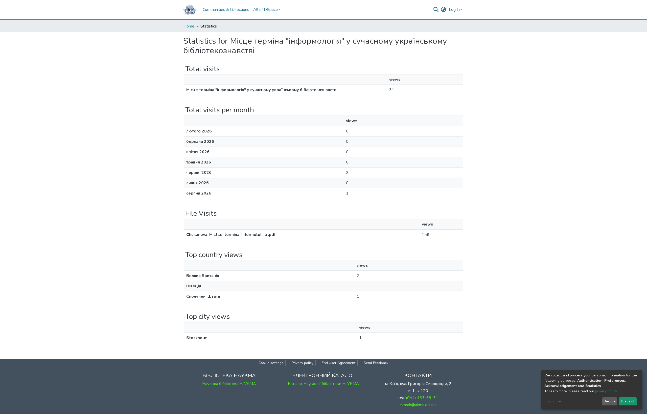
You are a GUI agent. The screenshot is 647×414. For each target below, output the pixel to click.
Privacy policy (302, 363)
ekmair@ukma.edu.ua (418, 405)
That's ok (627, 401)
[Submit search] (436, 9)
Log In (454, 9)
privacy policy (606, 391)
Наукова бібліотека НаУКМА (229, 384)
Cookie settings (271, 363)
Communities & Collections (226, 9)
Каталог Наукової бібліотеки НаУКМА (323, 384)
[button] (444, 10)
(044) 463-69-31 (422, 398)
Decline (610, 401)
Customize (552, 401)
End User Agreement (338, 363)
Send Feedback (376, 363)
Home (188, 26)
